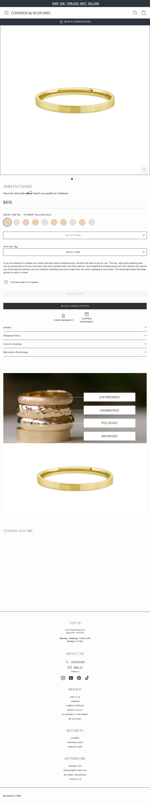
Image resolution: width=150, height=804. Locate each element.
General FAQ (75, 766)
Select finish (73, 235)
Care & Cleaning (12, 344)
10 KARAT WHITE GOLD (17, 222)
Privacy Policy (75, 710)
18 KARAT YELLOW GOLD (63, 222)
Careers (75, 701)
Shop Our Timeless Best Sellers (75, 3)
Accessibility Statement (75, 714)
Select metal (27, 214)
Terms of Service (75, 706)
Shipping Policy (11, 335)
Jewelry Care (75, 747)
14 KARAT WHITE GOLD (45, 222)
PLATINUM (92, 222)
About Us (75, 697)
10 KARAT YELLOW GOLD (7, 222)
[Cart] (143, 13)
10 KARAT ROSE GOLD (26, 222)
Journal (75, 738)
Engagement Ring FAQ (75, 770)
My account (75, 719)
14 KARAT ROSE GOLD (54, 222)
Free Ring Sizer (75, 742)
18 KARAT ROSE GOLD (82, 222)
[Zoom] (144, 169)
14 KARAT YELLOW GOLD (35, 222)
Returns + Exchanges (75, 775)
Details (7, 327)
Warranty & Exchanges (15, 352)
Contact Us (75, 779)
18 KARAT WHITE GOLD (73, 222)
